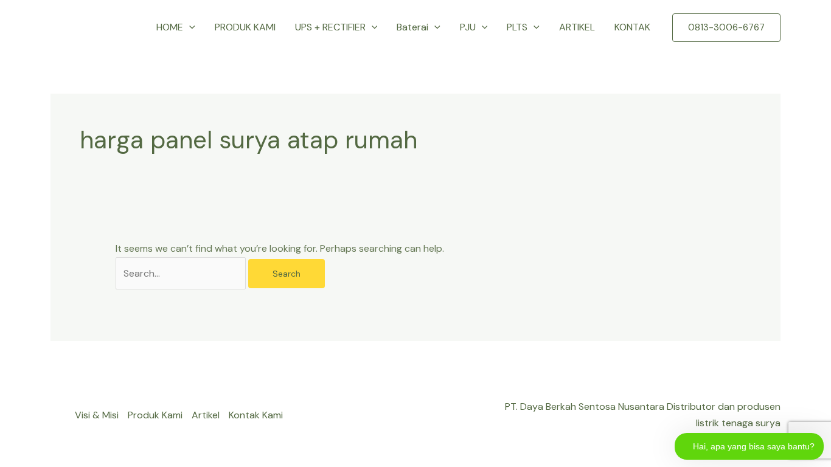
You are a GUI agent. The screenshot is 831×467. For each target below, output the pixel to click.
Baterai (412, 27)
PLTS (517, 27)
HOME (169, 27)
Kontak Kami (256, 415)
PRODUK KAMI (245, 27)
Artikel (206, 415)
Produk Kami (155, 415)
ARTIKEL (577, 27)
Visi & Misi (97, 415)
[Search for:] (182, 273)
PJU (468, 27)
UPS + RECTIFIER (330, 27)
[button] (189, 27)
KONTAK (632, 27)
